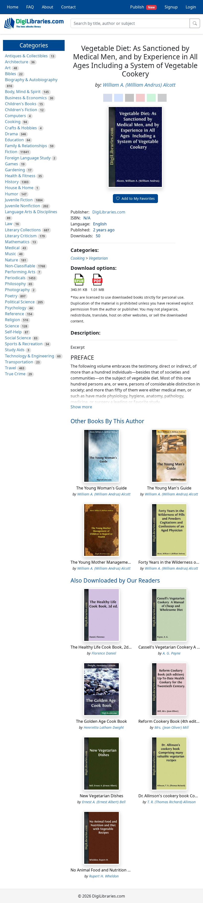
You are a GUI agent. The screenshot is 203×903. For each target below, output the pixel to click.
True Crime (15, 374)
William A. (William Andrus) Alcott (139, 84)
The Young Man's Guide (169, 488)
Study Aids (15, 349)
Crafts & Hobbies (21, 128)
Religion (12, 319)
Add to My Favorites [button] (138, 198)
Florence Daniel (104, 653)
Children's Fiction (21, 109)
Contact (68, 7)
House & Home (19, 187)
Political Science (20, 302)
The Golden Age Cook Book (101, 721)
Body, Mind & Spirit (23, 91)
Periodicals (15, 277)
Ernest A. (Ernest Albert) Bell (104, 801)
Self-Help (13, 332)
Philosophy (15, 283)
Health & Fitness (20, 175)
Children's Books (20, 103)
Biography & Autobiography (31, 79)
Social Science (18, 338)
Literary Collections (23, 230)
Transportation (19, 362)
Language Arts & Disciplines (31, 211)
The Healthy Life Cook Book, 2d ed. (103, 647)
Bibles (10, 73)
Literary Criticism (21, 236)
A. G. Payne (171, 653)
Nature (11, 260)
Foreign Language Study (28, 158)
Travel (10, 368)
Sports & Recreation (24, 344)
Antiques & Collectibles (26, 56)
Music (10, 253)
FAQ (30, 7)
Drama (11, 134)
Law (8, 223)
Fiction (11, 151)
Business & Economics (26, 98)
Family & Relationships (26, 145)
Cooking (13, 121)
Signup (171, 7)
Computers (15, 115)
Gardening (15, 170)
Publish (142, 7)
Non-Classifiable (20, 266)
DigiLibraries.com (108, 212)
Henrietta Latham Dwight (104, 727)
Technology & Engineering (29, 356)
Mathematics (17, 241)
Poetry (11, 296)
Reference (14, 313)
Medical (12, 247)
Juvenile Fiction (19, 200)
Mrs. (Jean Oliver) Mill (171, 727)
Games (11, 164)
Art (8, 67)
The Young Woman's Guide (101, 488)
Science (12, 326)
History (12, 181)
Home (12, 7)
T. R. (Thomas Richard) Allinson (171, 801)
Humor (11, 194)
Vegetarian (98, 258)
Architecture (16, 62)
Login (191, 7)
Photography (17, 289)
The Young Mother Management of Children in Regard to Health (131, 562)
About (47, 7)
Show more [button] (81, 407)
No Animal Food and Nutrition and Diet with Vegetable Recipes (129, 870)
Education (14, 139)
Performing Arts (20, 272)
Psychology (15, 308)
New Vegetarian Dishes (101, 796)
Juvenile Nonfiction (22, 205)
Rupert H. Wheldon (104, 876)
